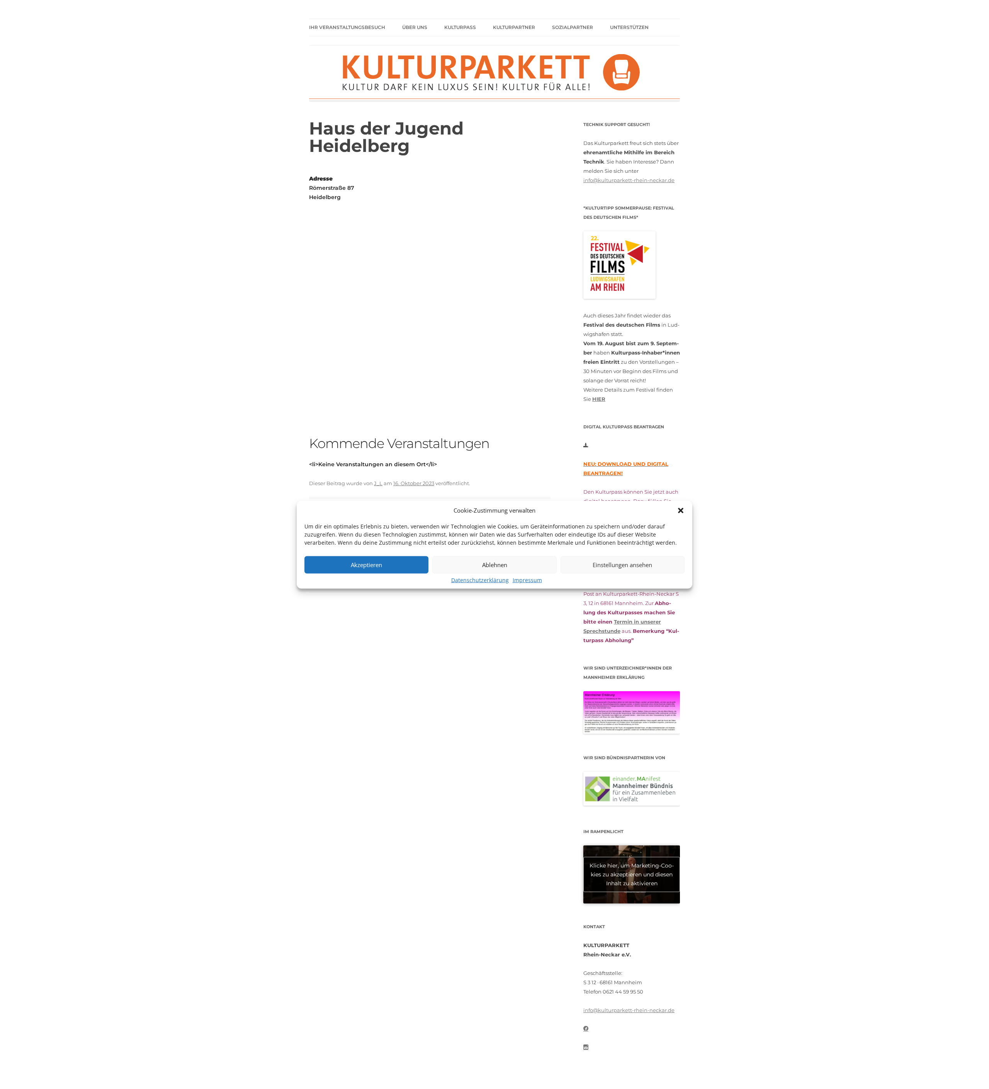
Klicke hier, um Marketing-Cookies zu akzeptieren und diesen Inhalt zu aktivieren (632, 874)
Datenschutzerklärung (480, 579)
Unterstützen (629, 27)
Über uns (414, 27)
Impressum (527, 579)
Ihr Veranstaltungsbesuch (347, 27)
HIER (598, 399)
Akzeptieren (366, 565)
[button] (681, 510)
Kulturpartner (514, 27)
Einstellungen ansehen (622, 565)
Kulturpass (460, 27)
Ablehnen (494, 565)
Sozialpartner (572, 27)
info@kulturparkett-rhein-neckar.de (629, 180)
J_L (378, 483)
